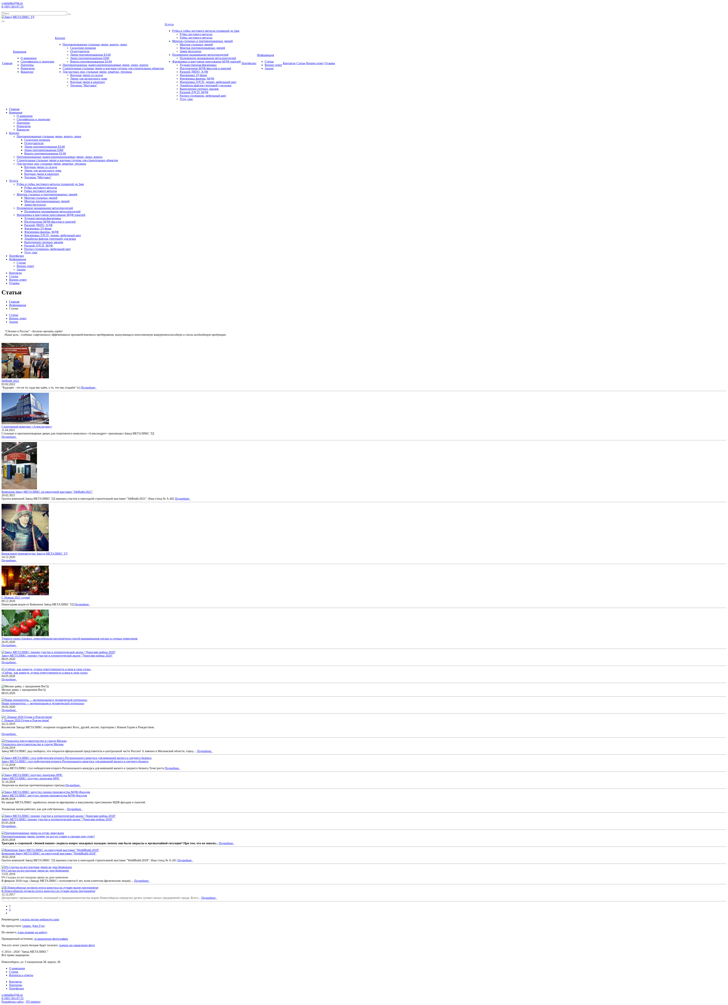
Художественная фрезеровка (198, 65)
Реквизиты (28, 68)
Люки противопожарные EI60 (89, 58)
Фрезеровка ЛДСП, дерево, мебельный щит (208, 82)
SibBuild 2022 (10, 380)
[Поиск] (69, 14)
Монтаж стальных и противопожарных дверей (202, 41)
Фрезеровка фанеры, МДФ (197, 78)
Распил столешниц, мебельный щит (203, 95)
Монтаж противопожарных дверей (202, 47)
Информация (265, 55)
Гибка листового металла (196, 37)
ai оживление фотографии (51, 938)
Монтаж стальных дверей (196, 44)
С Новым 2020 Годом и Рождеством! (25, 720)
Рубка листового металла (196, 34)
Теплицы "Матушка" (83, 85)
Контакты (289, 63)
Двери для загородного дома (88, 78)
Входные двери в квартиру (87, 82)
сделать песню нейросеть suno (39, 919)
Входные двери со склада (86, 75)
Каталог (60, 38)
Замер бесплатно (190, 51)
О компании (29, 58)
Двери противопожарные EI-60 (90, 54)
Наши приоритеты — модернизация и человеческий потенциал (43, 703)
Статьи (269, 61)
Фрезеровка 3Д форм (193, 75)
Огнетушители (79, 51)
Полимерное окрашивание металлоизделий (200, 54)
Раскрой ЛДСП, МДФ (194, 92)
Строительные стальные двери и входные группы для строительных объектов (113, 68)
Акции (269, 68)
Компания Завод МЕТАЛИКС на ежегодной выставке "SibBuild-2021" (47, 491)
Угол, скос (186, 99)
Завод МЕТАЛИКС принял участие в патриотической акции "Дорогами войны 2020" (57, 655)
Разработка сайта (13, 1001)
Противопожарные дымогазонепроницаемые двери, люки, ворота (105, 65)
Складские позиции (83, 47)
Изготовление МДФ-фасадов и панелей (205, 68)
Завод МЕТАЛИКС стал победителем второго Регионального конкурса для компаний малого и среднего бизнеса (75, 761)
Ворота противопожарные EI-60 (91, 61)
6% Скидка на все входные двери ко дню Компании (35, 870)
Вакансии (27, 71)
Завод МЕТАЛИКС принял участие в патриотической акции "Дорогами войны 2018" (57, 819)
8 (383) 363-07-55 (13, 6)
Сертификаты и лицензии (37, 61)
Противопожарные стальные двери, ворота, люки (95, 44)
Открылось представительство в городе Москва (33, 744)
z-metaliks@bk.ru (12, 3)
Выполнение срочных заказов (199, 88)
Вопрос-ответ (315, 63)
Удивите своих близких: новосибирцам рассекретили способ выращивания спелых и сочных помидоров (69, 638)
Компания (19, 51)
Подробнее (89, 387)
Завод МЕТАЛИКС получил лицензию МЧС (31, 778)
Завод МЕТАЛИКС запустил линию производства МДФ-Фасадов (44, 795)
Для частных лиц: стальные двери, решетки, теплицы (97, 71)
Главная (7, 63)
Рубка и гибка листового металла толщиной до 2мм (205, 30)
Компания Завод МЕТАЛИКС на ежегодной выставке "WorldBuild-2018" (49, 853)
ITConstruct (33, 1001)
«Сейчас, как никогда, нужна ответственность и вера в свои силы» (45, 672)
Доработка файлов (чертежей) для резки (205, 85)
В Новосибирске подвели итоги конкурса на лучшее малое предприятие (48, 891)
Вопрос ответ (273, 65)
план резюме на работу (32, 932)
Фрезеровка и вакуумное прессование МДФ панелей (206, 61)
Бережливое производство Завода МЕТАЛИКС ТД (34, 553)
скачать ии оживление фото (77, 945)
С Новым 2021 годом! (16, 597)
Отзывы (330, 63)
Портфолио (249, 63)
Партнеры (27, 65)
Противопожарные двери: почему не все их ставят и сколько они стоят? (48, 836)
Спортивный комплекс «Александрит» (27, 426)
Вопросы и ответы (21, 975)
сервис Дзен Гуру (33, 925)
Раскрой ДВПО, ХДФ (194, 71)
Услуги (169, 24)
